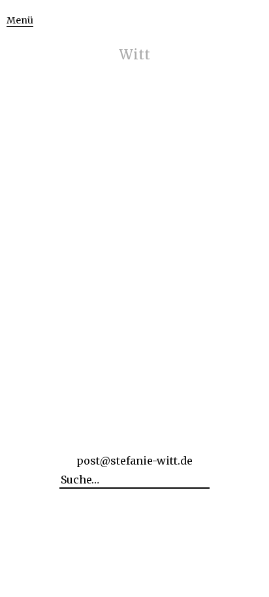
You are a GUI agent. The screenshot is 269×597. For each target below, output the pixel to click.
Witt (134, 54)
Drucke (135, 134)
